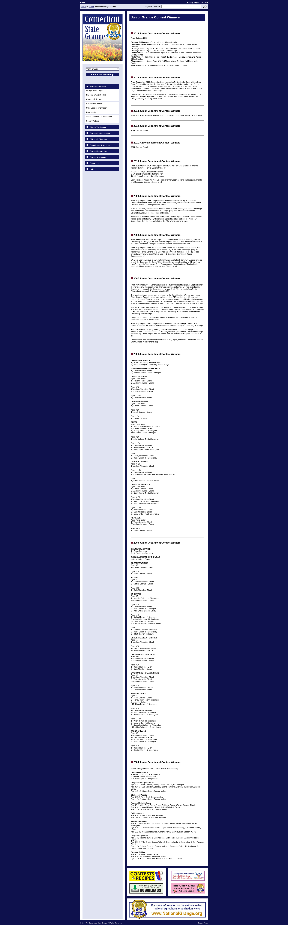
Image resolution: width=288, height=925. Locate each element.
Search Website (92, 121)
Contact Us (94, 163)
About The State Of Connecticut (99, 117)
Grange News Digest (94, 91)
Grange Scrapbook (98, 157)
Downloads (91, 112)
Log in (83, 7)
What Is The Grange (98, 127)
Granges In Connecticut (100, 133)
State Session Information (96, 108)
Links (92, 169)
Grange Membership (98, 151)
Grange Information (98, 86)
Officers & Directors (98, 139)
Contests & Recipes (94, 99)
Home (82, 2)
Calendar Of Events (94, 104)
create (91, 7)
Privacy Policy (203, 923)
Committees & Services (100, 145)
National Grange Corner (96, 95)
